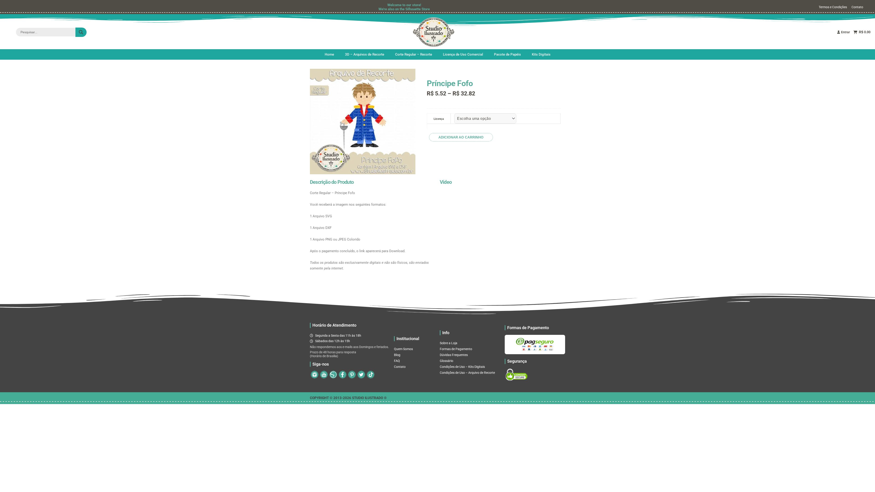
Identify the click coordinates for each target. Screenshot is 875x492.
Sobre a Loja (448, 343)
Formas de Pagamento (456, 349)
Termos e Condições (833, 7)
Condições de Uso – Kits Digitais (462, 367)
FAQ (397, 361)
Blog (397, 355)
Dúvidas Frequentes (454, 355)
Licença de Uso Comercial (463, 54)
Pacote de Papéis (507, 54)
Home (329, 54)
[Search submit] (81, 32)
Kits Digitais (541, 54)
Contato (857, 7)
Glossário (446, 361)
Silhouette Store (417, 9)
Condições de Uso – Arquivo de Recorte (467, 372)
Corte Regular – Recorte (413, 54)
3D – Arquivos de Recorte (364, 54)
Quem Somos (403, 349)
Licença (439, 118)
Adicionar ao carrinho (461, 137)
